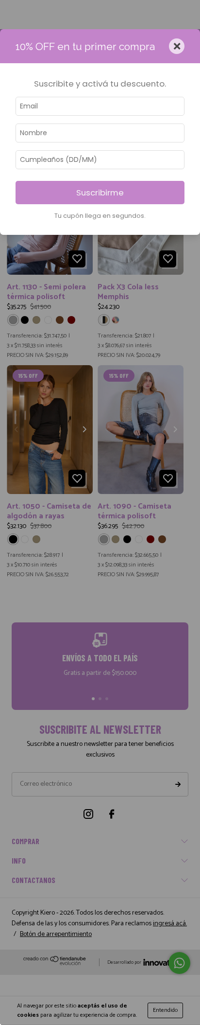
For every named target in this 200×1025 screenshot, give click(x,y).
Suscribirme (100, 192)
